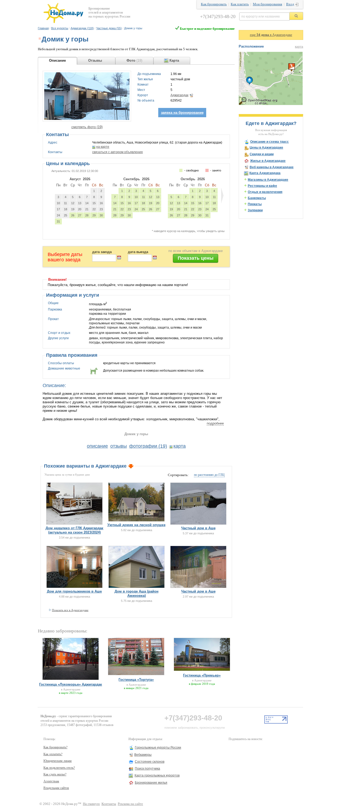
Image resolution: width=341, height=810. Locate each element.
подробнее (215, 423)
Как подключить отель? (59, 768)
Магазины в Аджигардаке (268, 180)
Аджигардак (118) (82, 28)
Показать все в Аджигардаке (70, 610)
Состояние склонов (149, 761)
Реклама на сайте (130, 804)
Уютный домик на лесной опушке (136, 525)
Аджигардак (179, 95)
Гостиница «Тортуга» (136, 680)
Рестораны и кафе (262, 186)
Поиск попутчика (147, 768)
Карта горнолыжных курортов (157, 775)
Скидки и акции (262, 154)
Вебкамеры (143, 755)
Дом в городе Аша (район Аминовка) (137, 593)
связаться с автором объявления (117, 152)
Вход (290, 4)
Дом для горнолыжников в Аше (74, 591)
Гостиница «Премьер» (202, 675)
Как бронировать (214, 4)
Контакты (109, 804)
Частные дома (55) (109, 28)
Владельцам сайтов (56, 788)
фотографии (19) (148, 446)
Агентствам (51, 781)
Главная (43, 28)
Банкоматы (257, 198)
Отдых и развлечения (265, 192)
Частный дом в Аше (198, 528)
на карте (102, 147)
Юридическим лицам (57, 761)
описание (97, 446)
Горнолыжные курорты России (158, 747)
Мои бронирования (267, 4)
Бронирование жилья (151, 782)
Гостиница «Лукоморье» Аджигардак (70, 684)
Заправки (255, 210)
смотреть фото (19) (87, 127)
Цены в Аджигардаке (266, 147)
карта (179, 446)
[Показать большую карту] (271, 104)
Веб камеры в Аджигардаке (272, 167)
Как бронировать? (55, 747)
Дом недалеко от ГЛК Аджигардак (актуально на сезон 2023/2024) (74, 530)
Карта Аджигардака (265, 173)
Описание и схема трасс (269, 142)
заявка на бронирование (182, 113)
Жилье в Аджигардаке (268, 161)
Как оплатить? (52, 754)
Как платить (240, 4)
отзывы (118, 446)
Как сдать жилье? (54, 774)
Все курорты (59, 28)
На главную (91, 804)
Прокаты (255, 204)
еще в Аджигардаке (271, 35)
